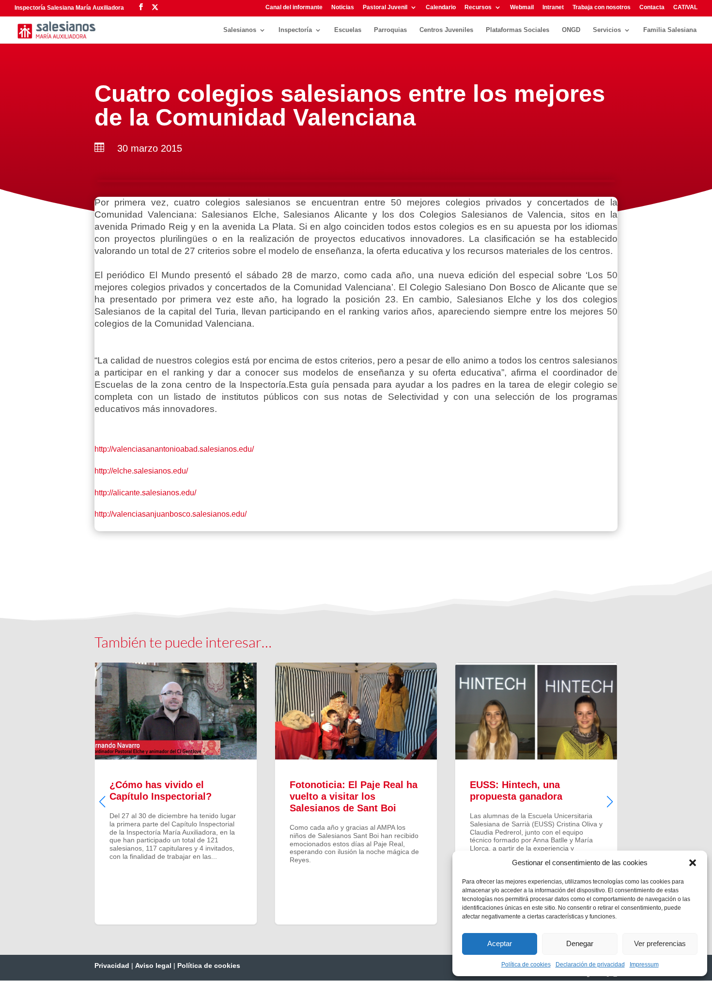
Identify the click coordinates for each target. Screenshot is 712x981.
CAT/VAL (685, 7)
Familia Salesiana (670, 30)
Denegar (579, 943)
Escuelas (347, 30)
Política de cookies (526, 964)
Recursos (478, 7)
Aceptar (499, 943)
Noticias (342, 7)
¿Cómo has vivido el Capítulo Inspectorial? (176, 793)
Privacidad (111, 965)
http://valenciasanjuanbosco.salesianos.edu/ (170, 514)
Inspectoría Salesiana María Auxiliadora (69, 7)
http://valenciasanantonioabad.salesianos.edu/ (174, 449)
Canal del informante (294, 7)
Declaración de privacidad (590, 964)
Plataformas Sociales (517, 30)
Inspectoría (295, 30)
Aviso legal (153, 965)
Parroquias (390, 30)
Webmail (522, 7)
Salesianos (239, 30)
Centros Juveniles (446, 30)
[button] (692, 863)
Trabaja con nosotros (602, 7)
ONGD (571, 30)
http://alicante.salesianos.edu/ (145, 493)
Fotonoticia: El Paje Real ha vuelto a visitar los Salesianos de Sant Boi (356, 793)
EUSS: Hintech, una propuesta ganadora (536, 793)
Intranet (553, 7)
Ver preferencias (660, 943)
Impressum (644, 964)
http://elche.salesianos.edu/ (141, 471)
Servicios (607, 30)
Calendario (441, 7)
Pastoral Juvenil (385, 7)
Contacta (652, 7)
